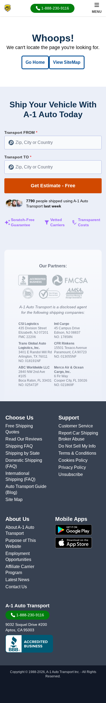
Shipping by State (22, 453)
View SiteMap (66, 62)
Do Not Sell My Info (77, 446)
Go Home (35, 62)
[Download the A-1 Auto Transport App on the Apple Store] (79, 542)
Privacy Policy (72, 467)
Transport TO (17, 157)
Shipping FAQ (19, 446)
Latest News (17, 579)
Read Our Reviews (23, 439)
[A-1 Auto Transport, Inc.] (7, 7)
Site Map (14, 499)
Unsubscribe (70, 474)
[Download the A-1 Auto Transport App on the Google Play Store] (79, 529)
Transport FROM (20, 132)
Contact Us (16, 586)
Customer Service (75, 426)
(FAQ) (11, 466)
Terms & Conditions (77, 453)
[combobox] (53, 142)
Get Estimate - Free (53, 185)
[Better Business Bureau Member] (29, 644)
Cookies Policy (73, 460)
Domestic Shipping (23, 460)
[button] (52, 8)
